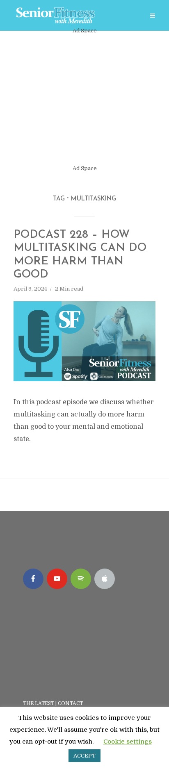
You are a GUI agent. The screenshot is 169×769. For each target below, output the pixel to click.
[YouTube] (57, 579)
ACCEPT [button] (84, 756)
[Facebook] (33, 579)
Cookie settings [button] (127, 741)
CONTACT (71, 703)
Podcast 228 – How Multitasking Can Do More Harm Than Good (80, 255)
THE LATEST (38, 703)
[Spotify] (81, 579)
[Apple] (104, 579)
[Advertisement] (84, 99)
